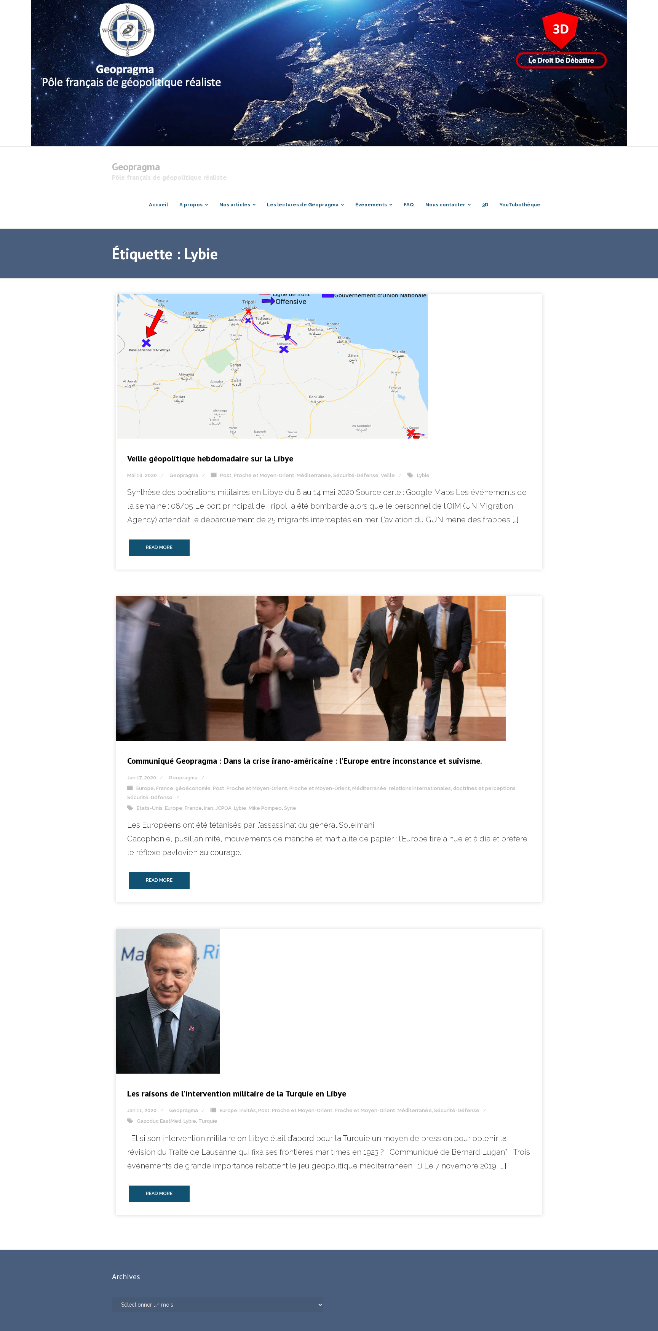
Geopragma (183, 475)
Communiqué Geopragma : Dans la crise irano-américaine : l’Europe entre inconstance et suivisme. (304, 760)
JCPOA (224, 808)
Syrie (290, 808)
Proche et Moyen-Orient (257, 788)
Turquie (207, 1121)
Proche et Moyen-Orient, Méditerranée (282, 475)
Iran (208, 808)
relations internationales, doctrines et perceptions (452, 788)
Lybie (423, 475)
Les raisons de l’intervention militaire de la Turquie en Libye (236, 1093)
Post (226, 475)
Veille (388, 475)
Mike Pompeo (265, 808)
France (164, 788)
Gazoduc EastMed (159, 1121)
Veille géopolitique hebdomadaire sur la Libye (210, 458)
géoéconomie (193, 788)
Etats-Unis (150, 808)
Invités (248, 1110)
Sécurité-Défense (356, 475)
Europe (145, 788)
